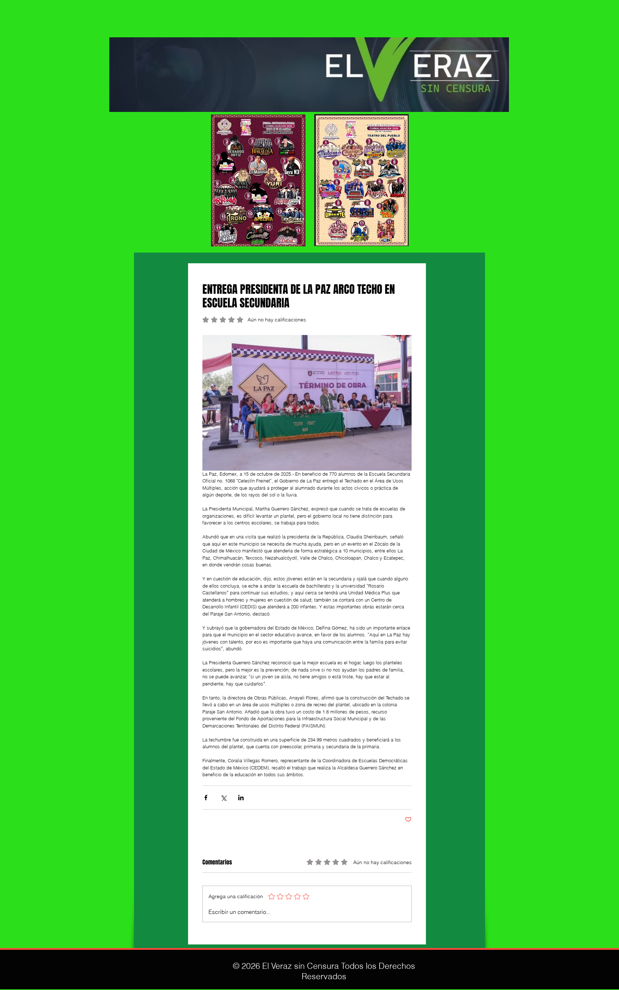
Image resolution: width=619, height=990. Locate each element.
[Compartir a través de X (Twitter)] (223, 797)
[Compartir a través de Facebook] (205, 797)
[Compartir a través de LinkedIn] (240, 797)
